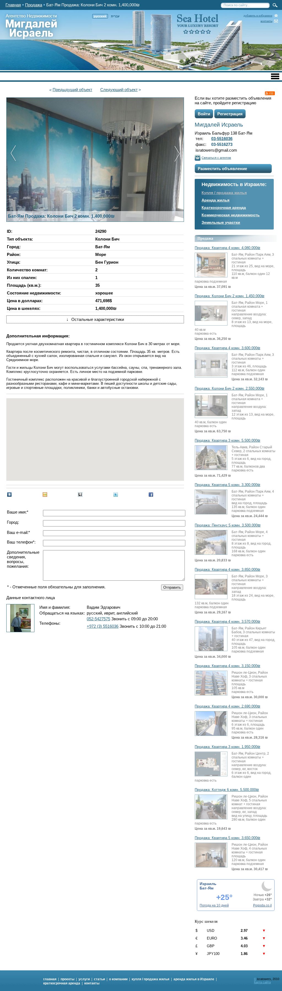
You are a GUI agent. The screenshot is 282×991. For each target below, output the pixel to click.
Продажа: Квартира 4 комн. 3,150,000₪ (227, 666)
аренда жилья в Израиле (193, 979)
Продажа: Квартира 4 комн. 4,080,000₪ (227, 248)
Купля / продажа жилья (224, 192)
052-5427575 (98, 618)
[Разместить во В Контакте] (9, 494)
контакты (266, 21)
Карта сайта (262, 982)
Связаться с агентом (216, 157)
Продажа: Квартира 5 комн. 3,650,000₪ (227, 838)
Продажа (33, 4)
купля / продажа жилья (150, 979)
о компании (118, 979)
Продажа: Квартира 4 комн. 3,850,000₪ (227, 570)
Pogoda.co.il (262, 905)
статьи (99, 979)
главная (49, 979)
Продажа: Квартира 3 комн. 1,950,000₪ (227, 747)
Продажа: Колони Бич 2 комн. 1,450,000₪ (229, 296)
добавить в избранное (257, 15)
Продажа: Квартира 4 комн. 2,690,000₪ (227, 706)
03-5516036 (221, 138)
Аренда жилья (215, 200)
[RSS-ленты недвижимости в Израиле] (270, 93)
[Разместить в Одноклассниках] (45, 494)
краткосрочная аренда (61, 983)
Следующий (119, 89)
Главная (13, 4)
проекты (67, 979)
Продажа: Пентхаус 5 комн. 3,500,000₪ (228, 525)
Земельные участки (221, 222)
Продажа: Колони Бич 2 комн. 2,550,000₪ (229, 389)
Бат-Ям (206, 888)
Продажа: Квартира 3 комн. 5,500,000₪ (227, 441)
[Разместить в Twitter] (115, 494)
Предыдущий (72, 89)
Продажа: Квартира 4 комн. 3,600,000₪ (227, 348)
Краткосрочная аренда (224, 207)
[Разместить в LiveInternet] (80, 494)
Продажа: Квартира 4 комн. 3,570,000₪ (227, 622)
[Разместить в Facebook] (151, 494)
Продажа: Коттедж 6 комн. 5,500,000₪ (227, 790)
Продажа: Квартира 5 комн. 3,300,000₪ (227, 485)
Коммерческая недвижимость (231, 215)
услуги (84, 979)
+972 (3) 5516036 (102, 626)
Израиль (208, 883)
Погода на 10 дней (214, 905)
